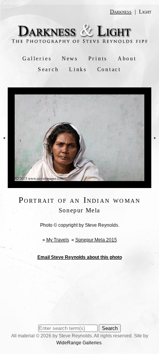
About (127, 59)
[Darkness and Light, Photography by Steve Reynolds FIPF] (79, 42)
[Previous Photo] (4, 150)
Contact (109, 69)
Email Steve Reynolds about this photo (79, 257)
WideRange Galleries (78, 342)
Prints (98, 59)
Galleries (36, 59)
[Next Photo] (155, 150)
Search (48, 69)
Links (78, 69)
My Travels (57, 240)
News (70, 59)
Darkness (121, 12)
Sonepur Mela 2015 (96, 240)
